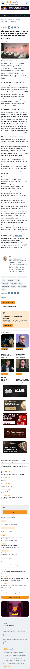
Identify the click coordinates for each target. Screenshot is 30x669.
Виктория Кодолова (15, 259)
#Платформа (5, 283)
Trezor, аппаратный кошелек (8, 530)
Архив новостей (6, 666)
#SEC (3, 289)
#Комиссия (10, 280)
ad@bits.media (8, 643)
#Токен (17, 280)
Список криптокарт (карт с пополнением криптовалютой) (11, 538)
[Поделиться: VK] (9, 27)
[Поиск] (27, 3)
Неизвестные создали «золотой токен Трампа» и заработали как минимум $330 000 (13, 461)
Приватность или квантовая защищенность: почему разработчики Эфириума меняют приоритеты (14, 473)
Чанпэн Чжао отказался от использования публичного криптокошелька (22, 355)
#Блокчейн (14, 283)
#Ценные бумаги (22, 277)
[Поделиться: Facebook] (12, 27)
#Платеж (13, 286)
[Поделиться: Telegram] (18, 27)
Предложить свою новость (15, 597)
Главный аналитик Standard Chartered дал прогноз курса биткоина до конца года (22, 380)
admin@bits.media (9, 625)
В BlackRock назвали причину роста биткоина (6, 379)
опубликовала (17, 236)
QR (23, 663)
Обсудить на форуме (8, 302)
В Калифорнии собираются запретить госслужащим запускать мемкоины (14, 485)
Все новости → (25, 501)
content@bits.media (10, 635)
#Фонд (20, 283)
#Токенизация (11, 277)
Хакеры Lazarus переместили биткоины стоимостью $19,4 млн (14, 479)
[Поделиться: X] (15, 27)
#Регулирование (22, 286)
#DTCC (3, 277)
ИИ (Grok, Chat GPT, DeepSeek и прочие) (11, 523)
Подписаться (15, 512)
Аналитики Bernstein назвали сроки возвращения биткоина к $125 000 (7, 355)
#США (3, 280)
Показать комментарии (9, 306)
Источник (3, 297)
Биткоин (4, 349)
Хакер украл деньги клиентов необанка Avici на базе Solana (14, 491)
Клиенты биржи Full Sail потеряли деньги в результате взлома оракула (14, 467)
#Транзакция (5, 286)
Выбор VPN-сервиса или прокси (9, 552)
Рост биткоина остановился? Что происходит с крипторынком (12, 498)
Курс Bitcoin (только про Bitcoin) (9, 545)
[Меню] (3, 3)
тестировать (11, 247)
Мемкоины (19, 349)
